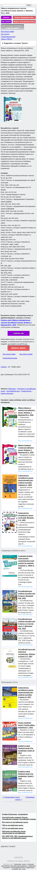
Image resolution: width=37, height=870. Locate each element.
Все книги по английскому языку (15, 822)
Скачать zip (19, 333)
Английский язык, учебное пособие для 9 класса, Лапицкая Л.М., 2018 (26, 594)
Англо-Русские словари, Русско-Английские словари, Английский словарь (19, 818)
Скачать (6, 17)
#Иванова (12, 389)
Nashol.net (8, 864)
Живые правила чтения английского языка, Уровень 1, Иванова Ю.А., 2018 (26, 449)
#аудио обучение (7, 393)
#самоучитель (26, 391)
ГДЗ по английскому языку (12, 825)
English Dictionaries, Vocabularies (15, 814)
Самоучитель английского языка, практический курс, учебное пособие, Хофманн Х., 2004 (26, 480)
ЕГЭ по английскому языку (12, 828)
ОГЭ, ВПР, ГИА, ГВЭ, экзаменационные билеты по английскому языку (17, 837)
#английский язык (13, 391)
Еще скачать (6, 21)
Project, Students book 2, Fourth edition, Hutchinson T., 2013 (26, 725)
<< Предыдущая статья (11, 797)
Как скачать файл (9, 354)
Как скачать (5, 34)
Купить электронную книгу (24, 21)
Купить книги (18, 348)
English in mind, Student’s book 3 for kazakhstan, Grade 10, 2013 (26, 749)
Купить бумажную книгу (24, 17)
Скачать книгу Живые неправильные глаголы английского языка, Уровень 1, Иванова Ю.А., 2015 (16, 322)
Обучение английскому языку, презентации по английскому (14, 832)
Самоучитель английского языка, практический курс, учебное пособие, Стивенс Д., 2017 (26, 692)
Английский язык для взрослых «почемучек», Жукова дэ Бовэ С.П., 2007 (26, 653)
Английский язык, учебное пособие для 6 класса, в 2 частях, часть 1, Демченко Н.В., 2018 (26, 623)
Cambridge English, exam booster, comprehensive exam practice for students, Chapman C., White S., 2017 (26, 562)
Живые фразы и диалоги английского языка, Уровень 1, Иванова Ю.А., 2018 (26, 411)
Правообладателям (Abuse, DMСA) (8, 38)
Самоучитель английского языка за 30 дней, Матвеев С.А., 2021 (26, 516)
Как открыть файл (7, 31)
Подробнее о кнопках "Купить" (16, 43)
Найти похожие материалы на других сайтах (12, 27)
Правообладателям (10, 358)
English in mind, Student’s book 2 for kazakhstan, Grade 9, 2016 (26, 775)
